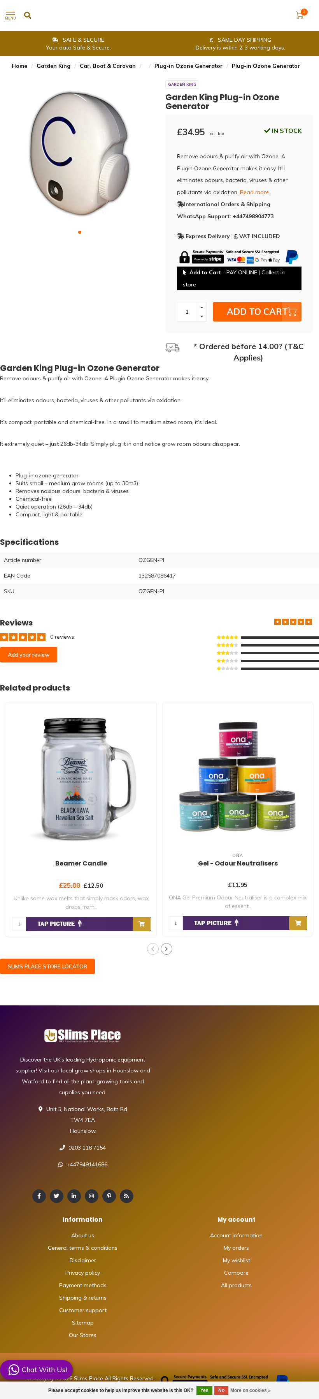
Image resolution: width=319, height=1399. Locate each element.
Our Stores (82, 1335)
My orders (236, 1247)
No (221, 1390)
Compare (236, 1272)
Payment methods (83, 1285)
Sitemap (83, 1322)
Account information (236, 1235)
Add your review (28, 654)
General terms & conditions (82, 1247)
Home (19, 65)
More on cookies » (250, 1390)
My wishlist (236, 1260)
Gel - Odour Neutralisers (238, 863)
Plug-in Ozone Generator (188, 65)
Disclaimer (83, 1260)
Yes (204, 1390)
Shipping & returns (83, 1297)
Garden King (53, 65)
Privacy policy (82, 1272)
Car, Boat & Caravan (108, 65)
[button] (79, 232)
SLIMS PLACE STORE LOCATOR (47, 966)
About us (82, 1235)
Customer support (83, 1310)
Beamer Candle (81, 863)
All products (236, 1285)
